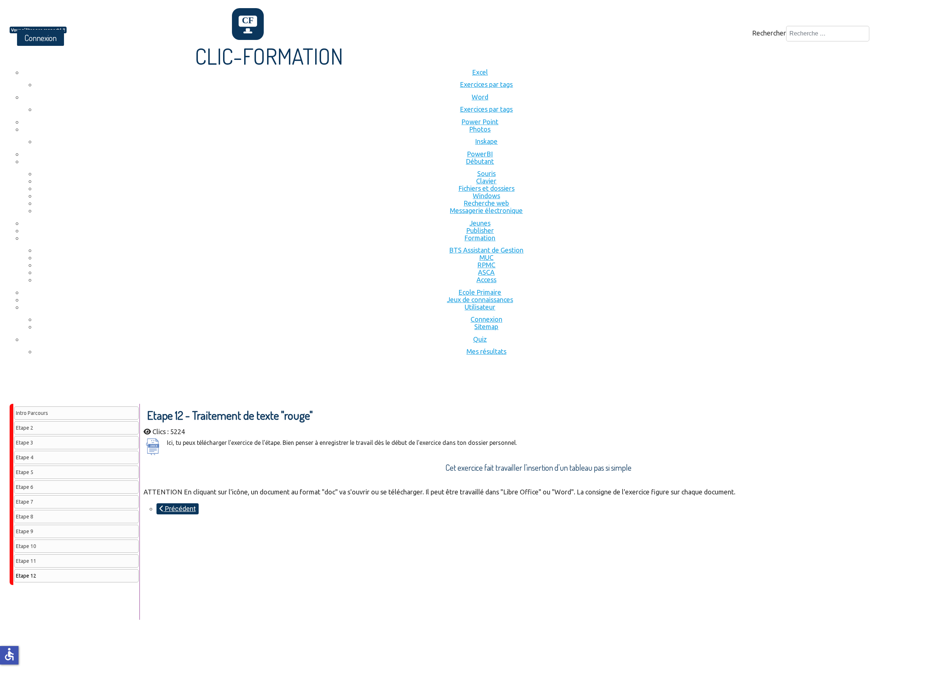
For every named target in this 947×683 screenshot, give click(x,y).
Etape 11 (26, 561)
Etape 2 (24, 428)
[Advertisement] (144, 383)
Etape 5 (24, 472)
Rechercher (769, 33)
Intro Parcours (32, 413)
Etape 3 (24, 443)
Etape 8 (24, 517)
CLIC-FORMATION (269, 56)
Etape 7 (24, 502)
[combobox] (827, 33)
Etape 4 (24, 457)
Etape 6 (24, 487)
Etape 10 (26, 546)
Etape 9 (24, 531)
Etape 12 (26, 576)
